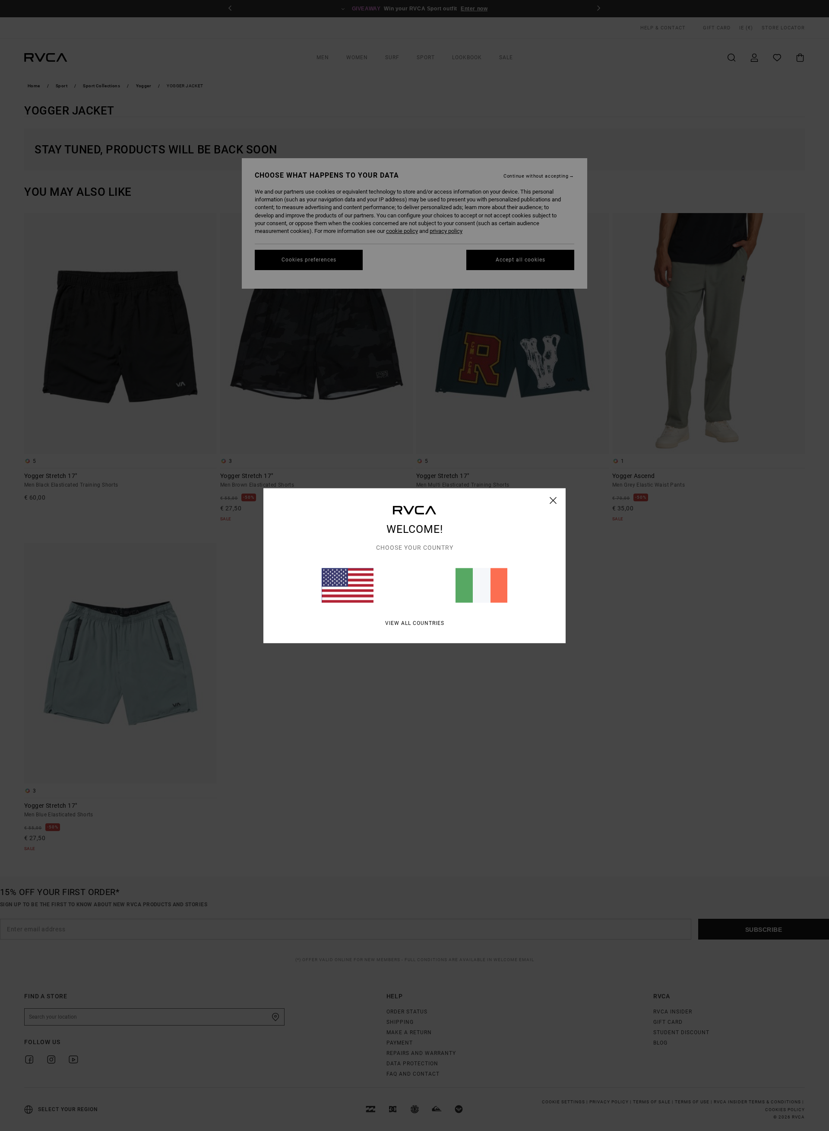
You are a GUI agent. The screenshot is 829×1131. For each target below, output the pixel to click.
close (553, 500)
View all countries (414, 623)
